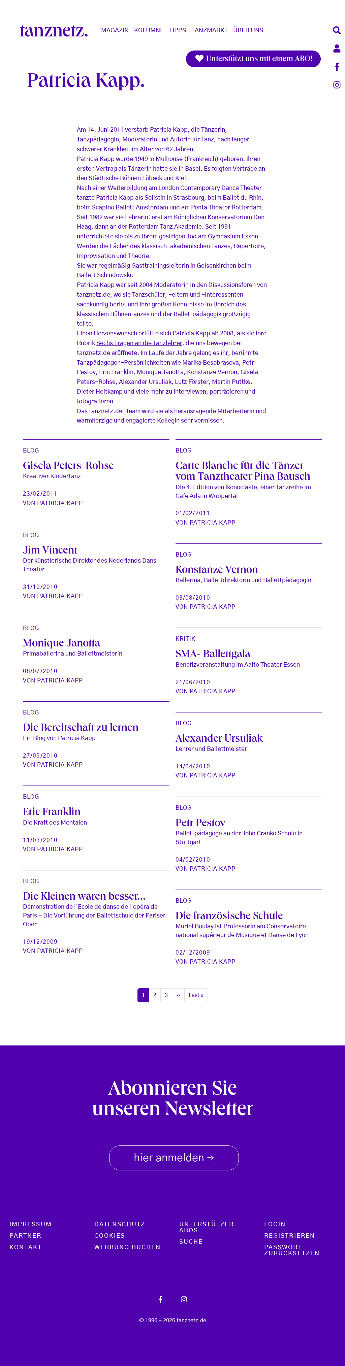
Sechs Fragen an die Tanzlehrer (139, 343)
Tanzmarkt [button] (209, 31)
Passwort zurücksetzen (292, 1250)
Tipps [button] (177, 31)
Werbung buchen (127, 1247)
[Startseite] (56, 31)
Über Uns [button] (248, 31)
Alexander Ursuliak (219, 739)
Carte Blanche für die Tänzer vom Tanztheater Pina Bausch (243, 472)
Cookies (109, 1236)
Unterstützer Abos (206, 1228)
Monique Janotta (61, 644)
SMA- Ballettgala (213, 655)
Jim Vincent (50, 551)
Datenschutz (119, 1225)
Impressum (30, 1225)
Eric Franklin (52, 813)
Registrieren (289, 1236)
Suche (191, 1242)
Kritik (186, 639)
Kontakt (25, 1247)
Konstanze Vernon (217, 571)
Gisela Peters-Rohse (68, 467)
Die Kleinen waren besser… (84, 897)
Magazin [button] (115, 31)
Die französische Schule (229, 917)
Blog (31, 451)
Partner (25, 1236)
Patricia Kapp (169, 130)
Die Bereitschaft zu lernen (80, 729)
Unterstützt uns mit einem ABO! (258, 60)
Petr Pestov (200, 824)
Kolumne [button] (149, 31)
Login (275, 1225)
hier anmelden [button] (174, 1159)
